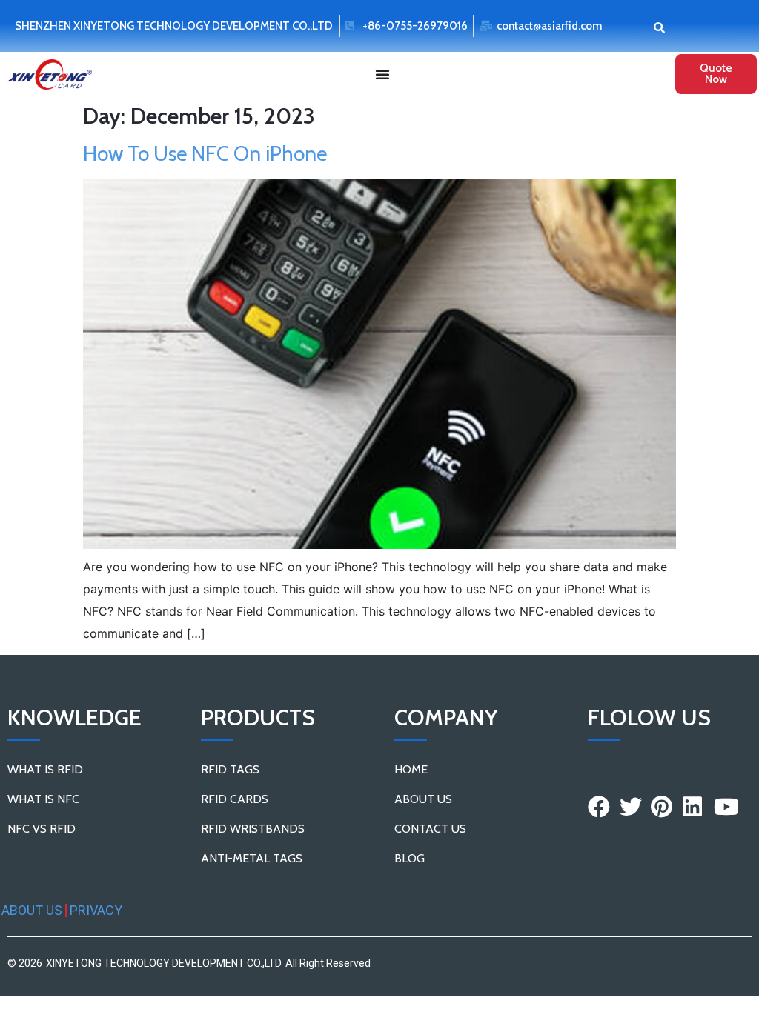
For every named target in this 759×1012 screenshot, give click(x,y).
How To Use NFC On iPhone (205, 153)
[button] (659, 27)
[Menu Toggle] (382, 74)
